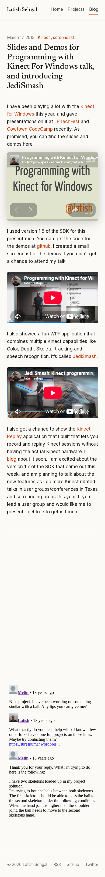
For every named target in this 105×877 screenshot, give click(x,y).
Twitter (91, 864)
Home (57, 9)
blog (11, 459)
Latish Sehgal (22, 9)
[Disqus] (52, 610)
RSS (57, 864)
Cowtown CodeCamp (30, 129)
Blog (93, 9)
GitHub (72, 864)
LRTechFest (66, 121)
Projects (76, 9)
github (44, 246)
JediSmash (85, 356)
